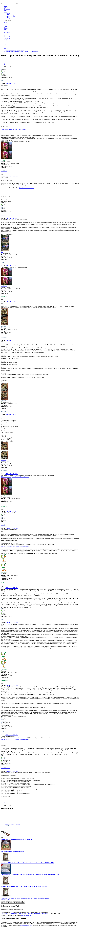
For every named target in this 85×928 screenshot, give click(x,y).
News (8, 13)
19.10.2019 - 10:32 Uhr (11, 176)
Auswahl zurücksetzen (6, 902)
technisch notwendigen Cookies (68, 925)
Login (5, 22)
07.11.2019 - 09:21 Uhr (11, 735)
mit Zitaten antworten (19, 902)
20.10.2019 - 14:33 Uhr (11, 218)
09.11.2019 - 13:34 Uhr (11, 771)
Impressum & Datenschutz (41, 913)
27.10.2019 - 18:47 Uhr (11, 474)
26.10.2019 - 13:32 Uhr (11, 340)
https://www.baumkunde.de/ (26, 188)
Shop (5, 10)
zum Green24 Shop (6, 899)
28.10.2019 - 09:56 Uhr (11, 511)
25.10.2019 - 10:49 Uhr (11, 301)
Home (5, 6)
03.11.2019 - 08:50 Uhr (11, 588)
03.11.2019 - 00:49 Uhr (11, 528)
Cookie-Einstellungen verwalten (9, 913)
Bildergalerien (11, 16)
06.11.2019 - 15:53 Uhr (11, 685)
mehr (5, 12)
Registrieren (7, 9)
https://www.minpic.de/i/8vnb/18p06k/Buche (14, 129)
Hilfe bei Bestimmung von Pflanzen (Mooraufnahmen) (15, 477)
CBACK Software (26, 915)
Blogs (8, 18)
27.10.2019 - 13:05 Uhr (11, 414)
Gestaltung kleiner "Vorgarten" (13, 824)
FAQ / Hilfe (22, 913)
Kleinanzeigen (11, 15)
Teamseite (30, 913)
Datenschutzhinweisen (26, 925)
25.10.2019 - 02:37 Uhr (11, 266)
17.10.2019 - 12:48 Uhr (11, 83)
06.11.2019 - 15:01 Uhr (11, 622)
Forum (5, 7)
